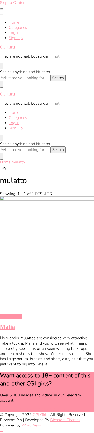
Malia (7, 327)
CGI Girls (8, 47)
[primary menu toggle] (1, 9)
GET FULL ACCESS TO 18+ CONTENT (34, 409)
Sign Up (16, 38)
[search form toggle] (1, 66)
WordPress (31, 425)
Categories (18, 27)
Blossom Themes (65, 420)
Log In (14, 32)
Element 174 (11, 316)
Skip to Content (13, 2)
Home (14, 22)
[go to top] (1, 431)
